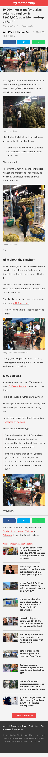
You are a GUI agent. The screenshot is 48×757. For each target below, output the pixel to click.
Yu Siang (8, 741)
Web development (20, 741)
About (5, 726)
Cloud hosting (8, 738)
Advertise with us (18, 726)
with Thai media (21, 303)
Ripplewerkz (36, 741)
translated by (14, 422)
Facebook (8, 531)
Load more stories (24, 715)
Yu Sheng (40, 738)
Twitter (29, 531)
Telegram (7, 535)
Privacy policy (19, 729)
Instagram (18, 531)
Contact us (33, 726)
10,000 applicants (17, 386)
